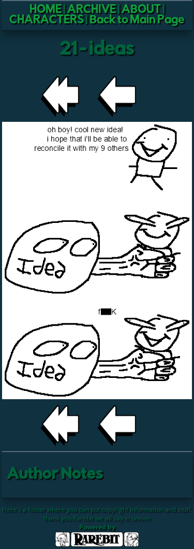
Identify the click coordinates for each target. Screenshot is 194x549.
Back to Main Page (137, 21)
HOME (45, 10)
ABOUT (141, 10)
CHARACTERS (46, 21)
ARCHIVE (91, 10)
